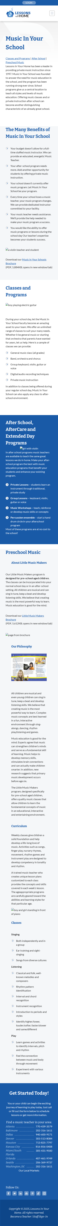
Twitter (14, 1193)
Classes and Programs (18, 58)
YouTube (26, 1193)
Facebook (8, 1193)
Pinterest (32, 1193)
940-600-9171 (44, 1134)
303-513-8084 (44, 1138)
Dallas (9, 1134)
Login (29, 2)
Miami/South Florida (13, 1152)
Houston (11, 1142)
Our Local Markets (29, 1170)
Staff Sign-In (40, 1216)
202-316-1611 (44, 1130)
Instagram (44, 1193)
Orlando (10, 1158)
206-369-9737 (44, 1162)
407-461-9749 (44, 1158)
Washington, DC (15, 1166)
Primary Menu (52, 13)
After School (38, 58)
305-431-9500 (44, 1150)
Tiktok (38, 1193)
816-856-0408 (44, 1146)
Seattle (10, 1162)
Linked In (20, 1193)
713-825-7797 (44, 1142)
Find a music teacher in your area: (29, 1122)
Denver (10, 1138)
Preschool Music (15, 62)
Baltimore (12, 1130)
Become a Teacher (20, 1216)
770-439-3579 (44, 1126)
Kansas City (13, 1146)
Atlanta (10, 1126)
